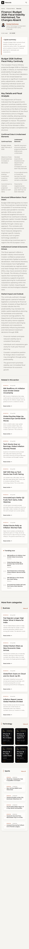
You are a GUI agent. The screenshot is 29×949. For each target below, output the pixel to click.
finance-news (10, 8)
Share (13, 33)
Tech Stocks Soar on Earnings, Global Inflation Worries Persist (16, 571)
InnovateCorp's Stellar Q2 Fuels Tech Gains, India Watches (16, 585)
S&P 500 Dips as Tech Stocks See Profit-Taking (15, 578)
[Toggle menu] (26, 2)
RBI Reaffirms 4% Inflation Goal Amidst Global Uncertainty (16, 556)
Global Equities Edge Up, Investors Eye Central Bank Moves (15, 564)
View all (25, 608)
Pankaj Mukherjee (12, 24)
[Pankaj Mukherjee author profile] (3, 25)
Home (3, 8)
